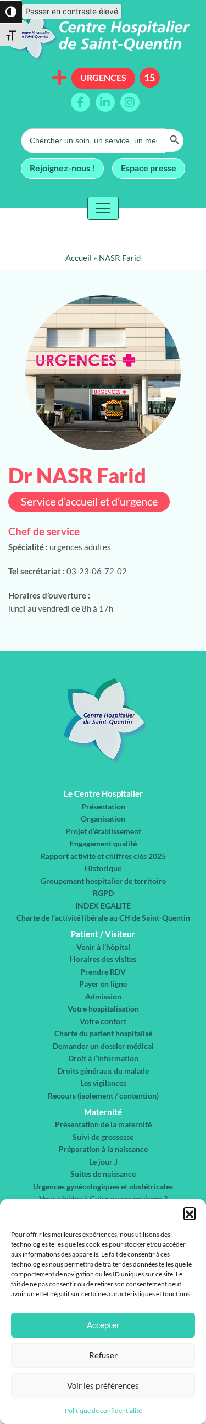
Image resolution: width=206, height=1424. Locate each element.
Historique (103, 868)
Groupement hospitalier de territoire (103, 880)
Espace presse (148, 167)
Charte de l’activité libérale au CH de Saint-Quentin (103, 917)
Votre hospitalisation (103, 1008)
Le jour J (103, 1161)
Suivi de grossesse (103, 1137)
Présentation (103, 806)
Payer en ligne (103, 983)
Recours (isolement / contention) (103, 1095)
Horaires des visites (103, 959)
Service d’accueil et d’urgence (89, 501)
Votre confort (103, 1021)
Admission (103, 996)
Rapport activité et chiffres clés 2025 (103, 856)
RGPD (103, 893)
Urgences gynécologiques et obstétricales (103, 1186)
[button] (189, 1213)
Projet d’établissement (103, 831)
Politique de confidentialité (103, 1410)
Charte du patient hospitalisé (103, 1033)
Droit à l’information (103, 1058)
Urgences (103, 77)
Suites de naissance (103, 1173)
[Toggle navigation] (103, 208)
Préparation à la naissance (103, 1149)
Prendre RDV (103, 971)
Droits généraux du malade (103, 1070)
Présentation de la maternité (103, 1124)
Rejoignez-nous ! (62, 167)
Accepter (103, 1325)
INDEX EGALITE (103, 905)
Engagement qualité (103, 843)
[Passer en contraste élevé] (11, 11)
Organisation (103, 818)
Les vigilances (103, 1083)
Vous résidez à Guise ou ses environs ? (103, 1198)
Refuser (103, 1355)
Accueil (78, 258)
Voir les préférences (103, 1385)
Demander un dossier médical (103, 1046)
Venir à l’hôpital (103, 947)
